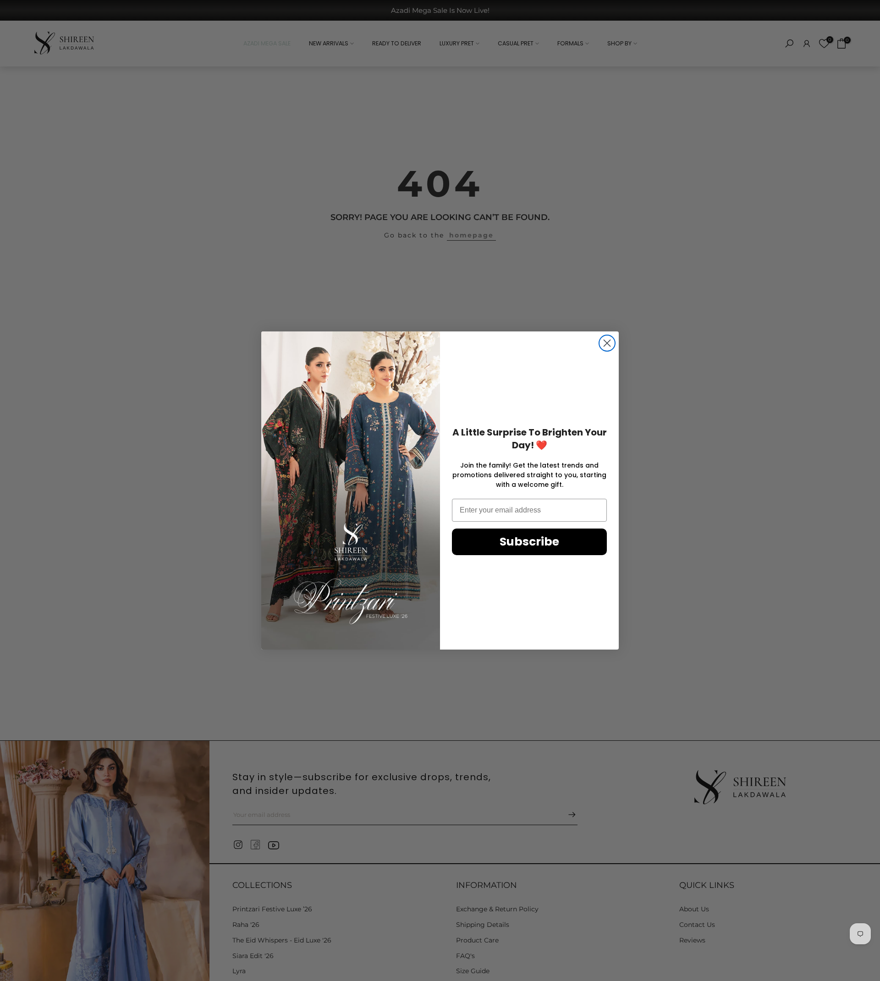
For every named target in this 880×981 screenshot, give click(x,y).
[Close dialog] (607, 343)
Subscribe (529, 542)
